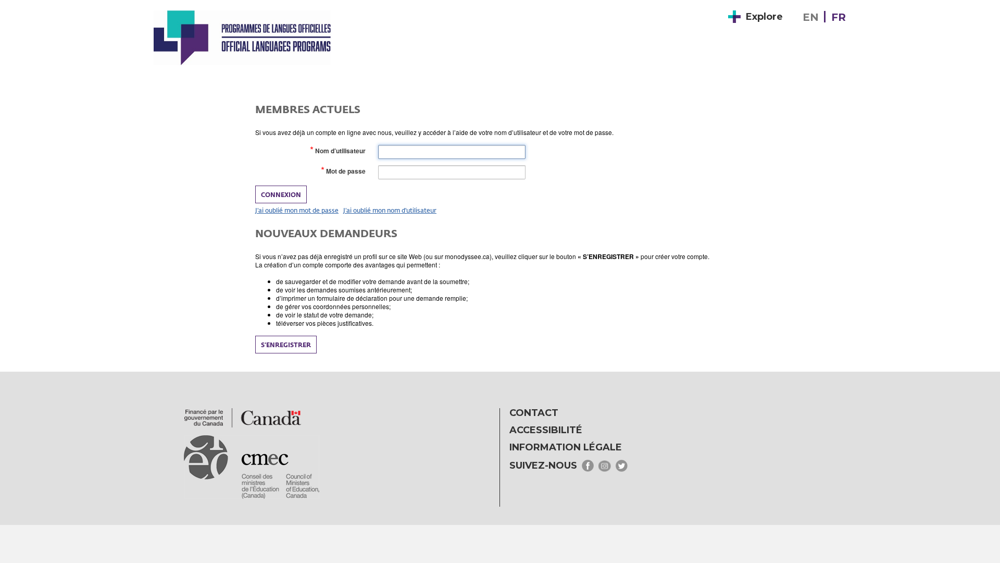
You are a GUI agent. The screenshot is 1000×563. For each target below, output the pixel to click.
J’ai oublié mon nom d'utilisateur (389, 210)
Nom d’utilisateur (342, 150)
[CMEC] (242, 37)
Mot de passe (348, 171)
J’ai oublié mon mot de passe (297, 210)
